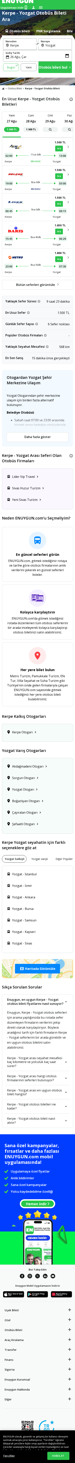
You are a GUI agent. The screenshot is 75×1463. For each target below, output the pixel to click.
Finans (9, 1360)
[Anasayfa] (3, 88)
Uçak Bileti (12, 1310)
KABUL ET (58, 1455)
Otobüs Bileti (15, 88)
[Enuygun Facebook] (22, 1277)
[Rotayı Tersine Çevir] (37, 44)
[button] (37, 968)
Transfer (11, 1350)
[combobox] (22, 45)
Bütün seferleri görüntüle (35, 285)
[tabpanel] (37, 56)
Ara (59, 148)
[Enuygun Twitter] (37, 1277)
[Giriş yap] (33, 7)
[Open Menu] (40, 7)
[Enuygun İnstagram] (30, 1277)
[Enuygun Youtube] (53, 1277)
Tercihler (9, 1455)
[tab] (17, 31)
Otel (7, 1320)
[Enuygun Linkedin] (45, 1277)
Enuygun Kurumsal (17, 1379)
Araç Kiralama (14, 1340)
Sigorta (10, 1369)
